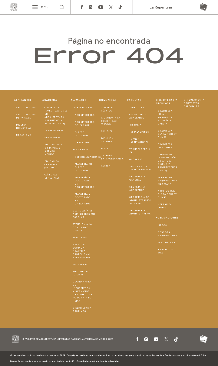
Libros (162, 225)
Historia (135, 124)
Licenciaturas (83, 107)
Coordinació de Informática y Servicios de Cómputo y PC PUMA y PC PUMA (82, 291)
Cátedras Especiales (52, 176)
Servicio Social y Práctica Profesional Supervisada (82, 251)
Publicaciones (167, 217)
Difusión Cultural (107, 140)
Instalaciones (139, 131)
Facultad (134, 99)
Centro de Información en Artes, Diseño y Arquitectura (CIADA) (167, 162)
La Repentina (161, 7)
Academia (49, 99)
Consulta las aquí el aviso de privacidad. (98, 361)
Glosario (135, 159)
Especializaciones (88, 157)
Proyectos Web (165, 251)
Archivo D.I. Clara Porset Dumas (167, 194)
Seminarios (52, 137)
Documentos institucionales (140, 168)
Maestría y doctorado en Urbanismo (83, 199)
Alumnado (79, 99)
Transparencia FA (139, 151)
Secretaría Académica (137, 188)
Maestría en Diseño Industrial (83, 167)
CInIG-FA (106, 131)
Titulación (80, 264)
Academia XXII (168, 242)
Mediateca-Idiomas (80, 273)
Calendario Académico (137, 116)
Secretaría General (137, 178)
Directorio (137, 107)
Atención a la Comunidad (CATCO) (82, 227)
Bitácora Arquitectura (167, 234)
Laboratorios (53, 130)
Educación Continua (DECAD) (52, 164)
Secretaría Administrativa (140, 212)
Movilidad (80, 237)
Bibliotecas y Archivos (82, 309)
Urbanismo (24, 135)
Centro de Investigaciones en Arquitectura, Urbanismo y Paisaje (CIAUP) (56, 115)
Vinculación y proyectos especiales (194, 103)
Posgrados (80, 149)
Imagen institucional (139, 140)
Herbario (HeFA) (164, 206)
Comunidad (108, 99)
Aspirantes (23, 99)
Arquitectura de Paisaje (26, 116)
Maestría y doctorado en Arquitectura (85, 182)
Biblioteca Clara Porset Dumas (167, 134)
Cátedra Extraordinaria (112, 157)
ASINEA (105, 165)
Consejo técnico (107, 109)
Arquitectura (26, 107)
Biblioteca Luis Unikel (166, 146)
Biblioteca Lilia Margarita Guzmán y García (165, 117)
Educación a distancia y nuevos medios (53, 149)
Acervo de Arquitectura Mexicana (167, 180)
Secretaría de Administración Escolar (84, 213)
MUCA (105, 148)
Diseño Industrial (23, 126)
